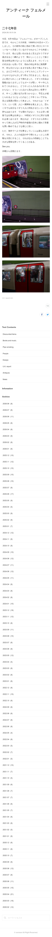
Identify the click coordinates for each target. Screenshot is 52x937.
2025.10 (8, 468)
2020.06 (8, 881)
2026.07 (8, 410)
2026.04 (8, 429)
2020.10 (8, 855)
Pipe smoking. (8, 347)
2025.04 (8, 506)
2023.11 (8, 616)
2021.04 (8, 816)
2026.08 (8, 403)
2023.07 (8, 642)
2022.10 (8, 700)
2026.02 (8, 442)
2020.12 (8, 842)
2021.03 (8, 823)
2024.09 (8, 552)
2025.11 (8, 461)
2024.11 (8, 539)
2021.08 (8, 790)
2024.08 (8, 558)
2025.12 (8, 455)
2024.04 (8, 584)
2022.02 (8, 752)
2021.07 (8, 797)
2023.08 (8, 636)
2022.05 (8, 732)
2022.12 (8, 687)
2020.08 (8, 868)
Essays (5, 360)
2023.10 (8, 623)
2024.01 (8, 603)
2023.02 (8, 674)
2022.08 (8, 713)
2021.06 (8, 804)
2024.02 (8, 597)
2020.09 (8, 862)
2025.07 (8, 487)
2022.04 (8, 739)
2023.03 (8, 668)
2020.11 (8, 849)
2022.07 (8, 720)
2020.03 (8, 900)
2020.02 (8, 907)
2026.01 (8, 448)
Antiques (6, 372)
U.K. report (7, 366)
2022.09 (8, 707)
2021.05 (8, 810)
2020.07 (8, 874)
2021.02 (8, 829)
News (5, 379)
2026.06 (8, 416)
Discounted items (9, 334)
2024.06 (8, 571)
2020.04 (8, 894)
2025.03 (8, 513)
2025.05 (8, 500)
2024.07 (8, 565)
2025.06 (8, 494)
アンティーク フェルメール (26, 13)
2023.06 (8, 648)
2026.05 (8, 423)
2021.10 (8, 778)
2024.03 (8, 590)
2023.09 (8, 629)
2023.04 (8, 662)
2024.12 (8, 532)
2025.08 (8, 481)
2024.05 (8, 578)
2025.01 (8, 526)
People (5, 353)
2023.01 (8, 681)
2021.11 (8, 771)
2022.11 (8, 694)
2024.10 (8, 545)
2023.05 (8, 655)
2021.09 (8, 784)
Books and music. (10, 340)
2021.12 (8, 765)
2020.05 (8, 887)
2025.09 (8, 474)
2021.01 (8, 836)
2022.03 (8, 745)
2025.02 (8, 520)
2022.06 (8, 726)
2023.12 (8, 610)
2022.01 (8, 758)
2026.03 (8, 436)
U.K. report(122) (7, 298)
